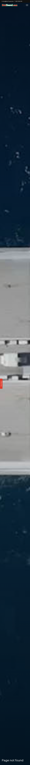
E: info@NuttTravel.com (8, 1)
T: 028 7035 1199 (18, 1)
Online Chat (1, 384)
